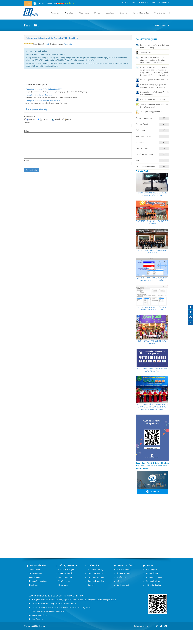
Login (133, 3)
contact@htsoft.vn (39, 615)
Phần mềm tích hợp (153, 585)
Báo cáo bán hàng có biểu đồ (152, 99)
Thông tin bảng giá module (151, 112)
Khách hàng (33, 585)
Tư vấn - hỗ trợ (64, 581)
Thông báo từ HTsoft (154, 577)
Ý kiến (45, 119)
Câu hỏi (33, 119)
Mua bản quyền (35, 577)
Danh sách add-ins (153, 581)
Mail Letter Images (143, 136)
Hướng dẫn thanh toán (37, 581)
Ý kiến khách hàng (124, 573)
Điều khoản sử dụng (95, 570)
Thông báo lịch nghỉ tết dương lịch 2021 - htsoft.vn (52, 38)
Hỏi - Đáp (140, 142)
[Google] (156, 626)
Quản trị (156, 25)
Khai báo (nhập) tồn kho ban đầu (154, 80)
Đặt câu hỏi (51, 3)
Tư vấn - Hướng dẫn (144, 154)
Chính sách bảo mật (95, 573)
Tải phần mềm (34, 570)
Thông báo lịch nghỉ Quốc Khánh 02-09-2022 (44, 89)
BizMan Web (143, 3)
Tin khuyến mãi (142, 124)
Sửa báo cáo (145, 52)
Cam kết (91, 585)
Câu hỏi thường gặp (66, 570)
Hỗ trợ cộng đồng (65, 577)
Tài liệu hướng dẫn (65, 573)
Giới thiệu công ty (124, 570)
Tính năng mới (142, 148)
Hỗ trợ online (63, 585)
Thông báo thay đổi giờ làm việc (39, 95)
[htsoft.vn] (31, 13)
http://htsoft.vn (37, 619)
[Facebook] (152, 626)
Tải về (27, 3)
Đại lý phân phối (123, 585)
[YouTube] (165, 626)
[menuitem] (55, 13)
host (47, 44)
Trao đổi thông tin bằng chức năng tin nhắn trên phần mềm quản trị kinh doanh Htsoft (152, 60)
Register (125, 3)
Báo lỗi (58, 119)
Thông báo (68, 44)
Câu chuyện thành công (145, 166)
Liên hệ (154, 3)
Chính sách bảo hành (96, 581)
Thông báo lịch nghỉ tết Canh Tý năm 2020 (43, 101)
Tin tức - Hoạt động (144, 118)
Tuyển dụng (121, 577)
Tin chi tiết (165, 25)
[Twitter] (161, 626)
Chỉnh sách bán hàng (96, 577)
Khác (70, 119)
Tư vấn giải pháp (35, 573)
